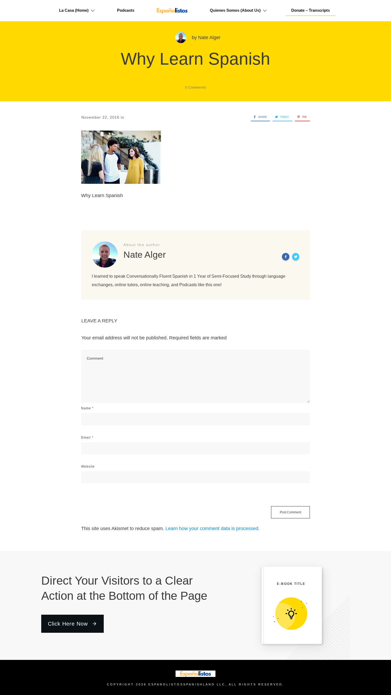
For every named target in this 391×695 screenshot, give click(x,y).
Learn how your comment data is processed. (212, 528)
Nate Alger (209, 37)
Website (88, 466)
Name (87, 408)
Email (87, 437)
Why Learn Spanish (195, 58)
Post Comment (290, 512)
